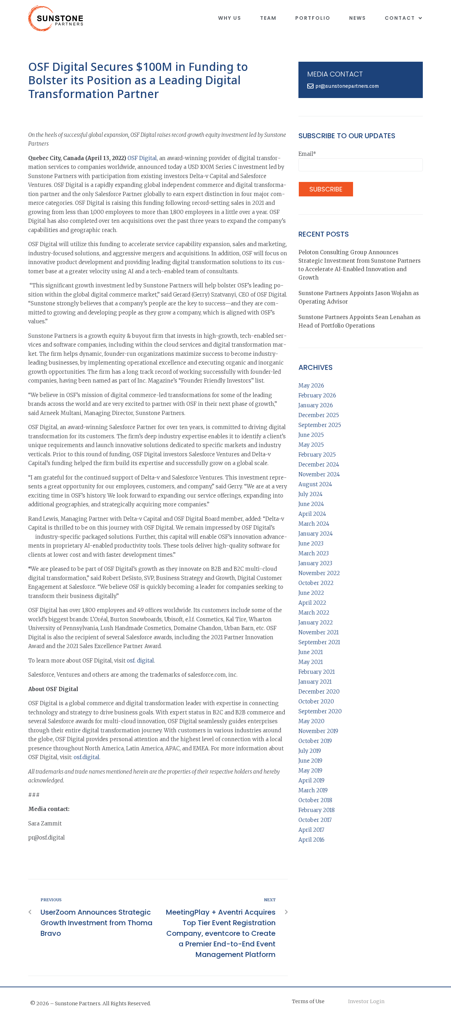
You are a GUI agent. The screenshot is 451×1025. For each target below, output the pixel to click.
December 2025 (318, 415)
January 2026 (315, 405)
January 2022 (315, 622)
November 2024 (319, 474)
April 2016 (311, 839)
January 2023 (315, 563)
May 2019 (310, 770)
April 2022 (312, 602)
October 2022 (316, 583)
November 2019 (318, 731)
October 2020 (316, 701)
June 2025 (311, 435)
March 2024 (313, 523)
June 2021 (310, 652)
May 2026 (311, 385)
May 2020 (311, 721)
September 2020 (320, 711)
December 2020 (319, 691)
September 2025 (319, 425)
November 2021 (318, 632)
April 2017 (311, 829)
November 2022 (319, 573)
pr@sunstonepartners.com (347, 86)
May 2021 (310, 662)
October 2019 (315, 741)
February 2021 (316, 672)
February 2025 (317, 454)
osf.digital (86, 757)
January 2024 (315, 533)
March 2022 (313, 612)
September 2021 (319, 642)
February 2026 (317, 395)
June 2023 (310, 543)
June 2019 (310, 760)
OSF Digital (142, 158)
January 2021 (315, 681)
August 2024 (315, 484)
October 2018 (315, 800)
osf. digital (140, 660)
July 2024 (310, 494)
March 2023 (313, 553)
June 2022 (311, 593)
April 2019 (311, 780)
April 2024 (312, 514)
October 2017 (315, 820)
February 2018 (316, 810)
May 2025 (311, 444)
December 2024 (318, 464)
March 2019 (313, 790)
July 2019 (309, 751)
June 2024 (311, 504)
